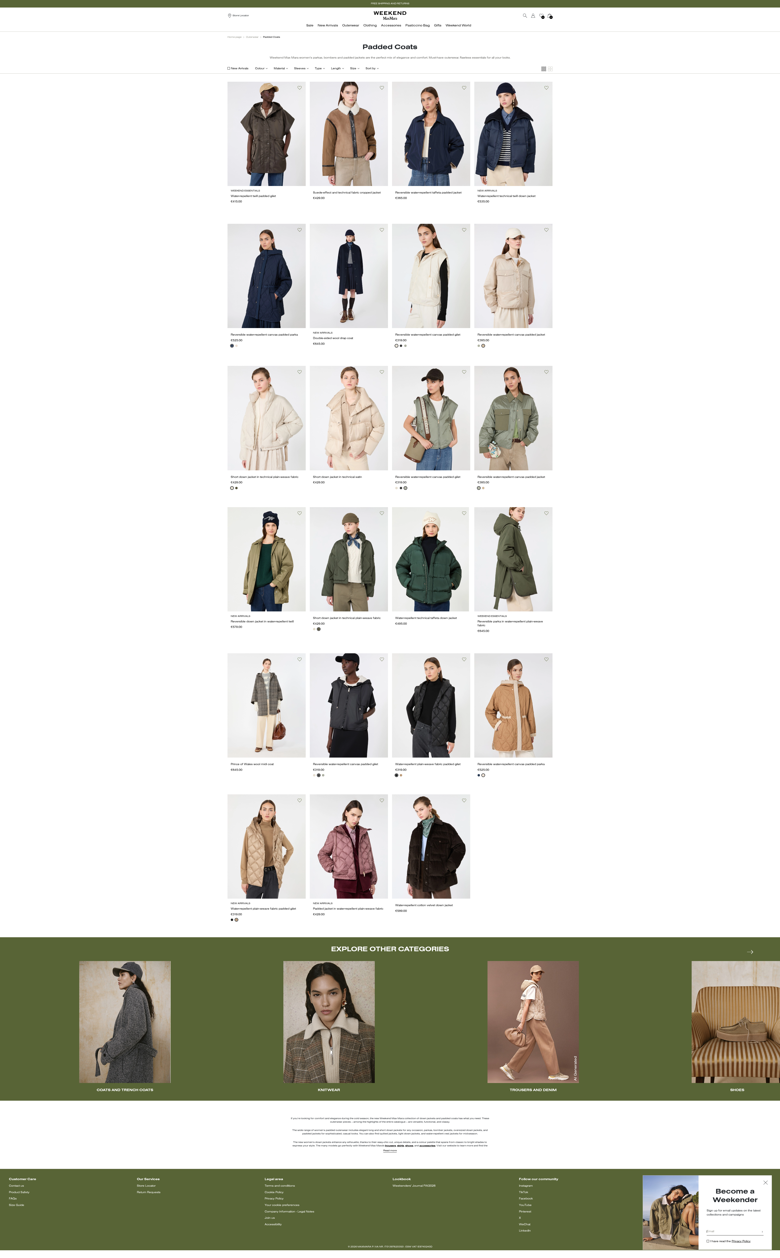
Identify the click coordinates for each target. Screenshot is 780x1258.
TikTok (523, 1192)
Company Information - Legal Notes (289, 1212)
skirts (400, 1146)
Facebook (526, 1199)
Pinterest (525, 1212)
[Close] (766, 1183)
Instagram (526, 1186)
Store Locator (146, 1186)
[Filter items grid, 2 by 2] (550, 69)
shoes (409, 1146)
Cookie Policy (274, 1192)
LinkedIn (525, 1231)
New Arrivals (239, 68)
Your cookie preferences (282, 1205)
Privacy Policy (274, 1199)
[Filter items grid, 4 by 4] (544, 69)
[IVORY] (396, 346)
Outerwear (252, 37)
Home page (235, 37)
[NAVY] (232, 346)
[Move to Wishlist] (300, 88)
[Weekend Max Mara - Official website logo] (390, 15)
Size (353, 68)
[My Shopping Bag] (549, 16)
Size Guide (16, 1205)
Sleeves (300, 68)
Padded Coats (271, 37)
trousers (390, 1146)
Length (336, 68)
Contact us (16, 1186)
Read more (390, 1151)
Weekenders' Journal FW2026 (414, 1186)
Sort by (371, 68)
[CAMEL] (401, 775)
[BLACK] (401, 346)
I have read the (730, 1241)
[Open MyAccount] (536, 15)
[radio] (232, 346)
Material (279, 68)
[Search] (525, 16)
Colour (259, 68)
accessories (427, 1146)
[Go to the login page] (533, 16)
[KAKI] (405, 346)
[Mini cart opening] (554, 15)
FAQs (13, 1199)
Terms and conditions (280, 1186)
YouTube (525, 1205)
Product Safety (19, 1192)
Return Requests (148, 1192)
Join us (270, 1218)
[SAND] (236, 346)
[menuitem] (311, 28)
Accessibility (273, 1224)
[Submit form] (762, 1232)
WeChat (524, 1224)
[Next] (750, 952)
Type (318, 68)
